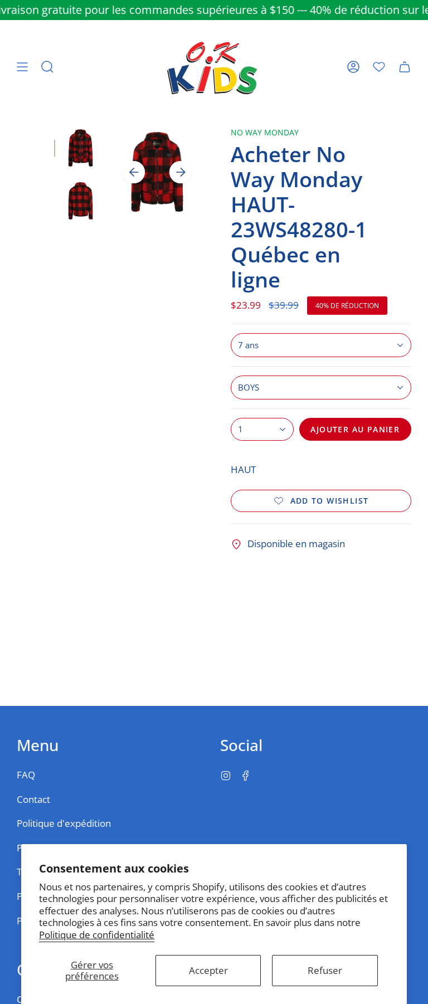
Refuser (325, 970)
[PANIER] (404, 67)
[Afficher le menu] (22, 67)
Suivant (180, 172)
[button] (47, 67)
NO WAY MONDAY (265, 132)
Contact (33, 799)
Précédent (134, 172)
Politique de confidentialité (96, 934)
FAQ (26, 774)
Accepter (208, 970)
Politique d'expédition (64, 823)
